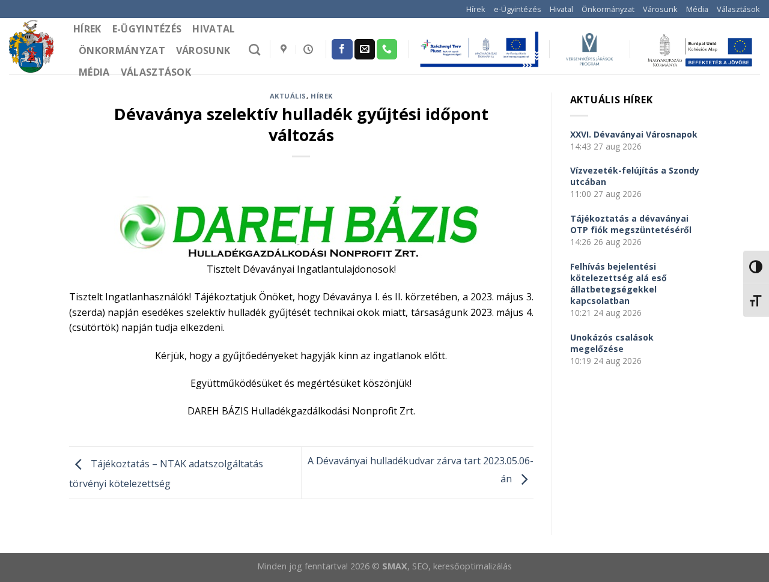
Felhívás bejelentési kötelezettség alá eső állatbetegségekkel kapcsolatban (618, 283)
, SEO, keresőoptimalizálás (459, 566)
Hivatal (561, 9)
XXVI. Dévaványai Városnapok (634, 134)
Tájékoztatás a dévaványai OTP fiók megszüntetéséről (630, 224)
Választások (738, 9)
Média (697, 9)
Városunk (660, 9)
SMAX (394, 566)
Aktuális (288, 95)
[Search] (254, 49)
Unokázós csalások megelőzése (612, 343)
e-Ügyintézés (517, 9)
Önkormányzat (608, 9)
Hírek (475, 9)
